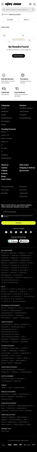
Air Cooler (4, 148)
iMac (25, 419)
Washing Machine (6, 158)
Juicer (18, 355)
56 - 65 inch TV (5, 301)
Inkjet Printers (12, 422)
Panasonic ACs (25, 258)
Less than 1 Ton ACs (26, 263)
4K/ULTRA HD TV (6, 294)
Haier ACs (15, 260)
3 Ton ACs (14, 270)
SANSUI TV (4, 289)
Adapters (10, 396)
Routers (28, 424)
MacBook (11, 417)
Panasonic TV (13, 291)
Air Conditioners (6, 324)
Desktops (4, 419)
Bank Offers (4, 193)
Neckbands (21, 369)
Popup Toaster (20, 360)
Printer (3, 422)
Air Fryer (15, 353)
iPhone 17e (4, 141)
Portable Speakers (26, 372)
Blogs (3, 176)
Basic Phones (24, 394)
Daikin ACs (22, 253)
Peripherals (4, 410)
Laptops (3, 114)
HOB (12, 355)
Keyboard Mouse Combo (24, 405)
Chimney (24, 348)
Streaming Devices (16, 310)
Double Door (5, 341)
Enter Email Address (9, 212)
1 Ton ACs (4, 265)
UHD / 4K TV (29, 308)
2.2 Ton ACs (23, 267)
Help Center (24, 165)
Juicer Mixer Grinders (7, 358)
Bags (2, 408)
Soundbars (19, 315)
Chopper (3, 350)
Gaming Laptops (22, 417)
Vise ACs (4, 253)
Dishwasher (4, 339)
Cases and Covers (6, 399)
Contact (4, 173)
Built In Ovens (14, 348)
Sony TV (3, 291)
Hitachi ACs (14, 258)
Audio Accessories (6, 313)
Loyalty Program (24, 111)
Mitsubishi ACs (25, 255)
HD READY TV (5, 296)
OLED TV (22, 291)
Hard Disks (28, 410)
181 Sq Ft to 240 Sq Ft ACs (9, 280)
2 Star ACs (23, 270)
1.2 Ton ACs (13, 265)
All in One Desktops (15, 419)
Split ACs (4, 263)
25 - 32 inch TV (16, 296)
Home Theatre (5, 318)
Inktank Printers (6, 424)
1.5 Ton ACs (23, 265)
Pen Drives (14, 410)
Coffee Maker (13, 350)
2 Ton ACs (14, 267)
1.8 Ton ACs (5, 267)
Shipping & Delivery (27, 168)
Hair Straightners (6, 381)
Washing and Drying (17, 327)
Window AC (24, 324)
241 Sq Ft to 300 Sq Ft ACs (9, 282)
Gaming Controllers (7, 315)
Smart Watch (5, 431)
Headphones (5, 372)
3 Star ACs (4, 272)
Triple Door (14, 341)
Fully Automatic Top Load (9, 329)
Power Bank (19, 396)
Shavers (12, 378)
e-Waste (4, 171)
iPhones (14, 394)
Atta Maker (4, 348)
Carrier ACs (4, 258)
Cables (3, 396)
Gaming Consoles (20, 313)
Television (4, 108)
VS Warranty (23, 114)
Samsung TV (21, 289)
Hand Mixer (4, 355)
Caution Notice (24, 193)
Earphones (15, 372)
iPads (10, 387)
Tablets (3, 387)
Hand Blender (25, 353)
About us (4, 165)
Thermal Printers (18, 424)
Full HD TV (4, 310)
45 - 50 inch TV (5, 299)
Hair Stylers (20, 378)
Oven (11, 360)
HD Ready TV (12, 308)
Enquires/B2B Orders (25, 118)
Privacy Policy (23, 196)
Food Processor (6, 353)
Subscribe (18, 223)
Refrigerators (15, 339)
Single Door (24, 339)
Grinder (19, 358)
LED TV (3, 308)
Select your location (15, 14)
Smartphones (5, 394)
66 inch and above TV (19, 301)
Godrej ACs (15, 255)
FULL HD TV (17, 294)
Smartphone (4, 111)
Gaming (3, 124)
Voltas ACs (12, 253)
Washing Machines (6, 118)
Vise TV (13, 289)
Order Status (6, 179)
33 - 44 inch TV (28, 296)
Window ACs (13, 263)
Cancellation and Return (26, 108)
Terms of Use (23, 190)
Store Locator (5, 190)
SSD (21, 410)
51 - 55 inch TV (17, 299)
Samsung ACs (5, 260)
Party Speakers (5, 121)
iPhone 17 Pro (5, 135)
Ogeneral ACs (25, 260)
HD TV (26, 294)
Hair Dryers (17, 381)
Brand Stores (23, 186)
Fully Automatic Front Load (9, 334)
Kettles (26, 358)
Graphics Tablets (19, 387)
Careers (4, 168)
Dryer (23, 336)
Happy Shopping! (18, 56)
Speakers (15, 318)
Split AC (16, 324)
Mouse (3, 405)
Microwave (4, 360)
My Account (24, 171)
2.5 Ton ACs (5, 270)
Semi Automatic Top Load (9, 332)
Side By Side (24, 341)
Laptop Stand (21, 408)
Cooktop (22, 350)
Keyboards (11, 405)
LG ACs (30, 253)
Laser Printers (23, 422)
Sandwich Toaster (6, 363)
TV (2, 151)
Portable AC (5, 327)
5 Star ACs (22, 272)
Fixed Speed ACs (6, 275)
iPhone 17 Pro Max (6, 138)
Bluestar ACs (5, 255)
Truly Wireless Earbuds (8, 369)
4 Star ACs (13, 272)
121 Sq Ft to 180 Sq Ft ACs (23, 277)
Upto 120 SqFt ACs (7, 277)
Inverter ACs (17, 275)
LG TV (30, 289)
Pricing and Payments (7, 186)
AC (2, 145)
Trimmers (4, 378)
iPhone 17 (4, 132)
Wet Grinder (18, 363)
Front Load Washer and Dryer (10, 336)
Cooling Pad (10, 408)
